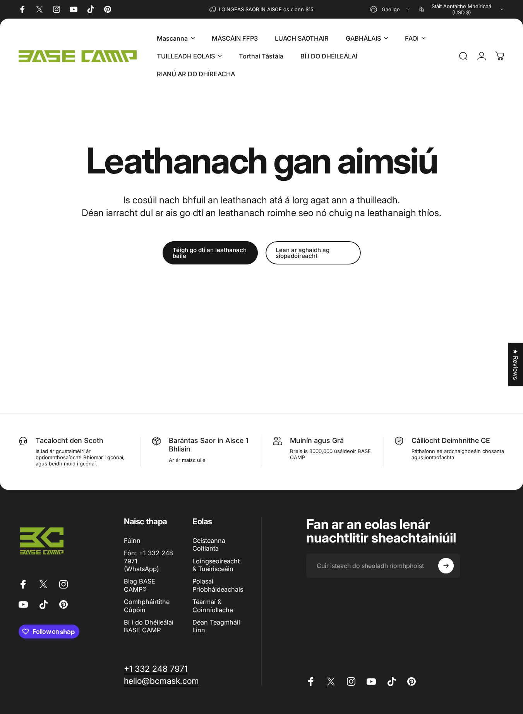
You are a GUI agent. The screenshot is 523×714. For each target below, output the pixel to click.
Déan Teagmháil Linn (216, 626)
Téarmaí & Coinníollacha (212, 605)
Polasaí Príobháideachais (217, 585)
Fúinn (132, 540)
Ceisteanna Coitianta (208, 544)
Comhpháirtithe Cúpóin (147, 605)
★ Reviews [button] (516, 364)
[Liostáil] (446, 565)
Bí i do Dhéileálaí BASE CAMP (148, 626)
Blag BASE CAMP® (139, 585)
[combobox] (390, 9)
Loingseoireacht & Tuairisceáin (216, 565)
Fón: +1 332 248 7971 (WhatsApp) (148, 561)
